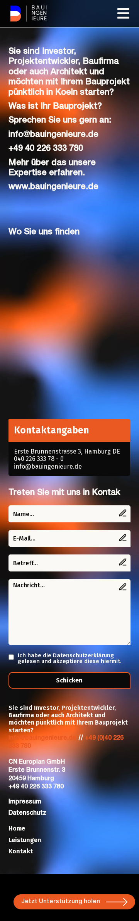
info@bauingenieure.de (53, 134)
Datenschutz (27, 813)
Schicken (69, 680)
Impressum (24, 802)
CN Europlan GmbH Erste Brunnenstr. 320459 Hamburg (36, 770)
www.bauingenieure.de (53, 187)
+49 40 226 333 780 (45, 148)
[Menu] (124, 13)
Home (16, 828)
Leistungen (24, 840)
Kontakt (20, 851)
